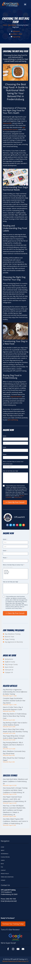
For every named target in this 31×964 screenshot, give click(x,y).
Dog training (12, 25)
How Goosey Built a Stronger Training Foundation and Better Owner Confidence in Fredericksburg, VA (15, 790)
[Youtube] (18, 948)
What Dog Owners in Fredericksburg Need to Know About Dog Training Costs (14, 716)
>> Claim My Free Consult (15, 502)
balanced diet (7, 123)
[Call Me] (15, 570)
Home (5, 25)
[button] (25, 4)
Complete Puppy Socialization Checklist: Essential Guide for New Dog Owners (14, 700)
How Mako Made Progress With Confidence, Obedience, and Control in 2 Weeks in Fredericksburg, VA (15, 821)
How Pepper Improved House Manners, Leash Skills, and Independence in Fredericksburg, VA (14, 799)
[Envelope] (23, 948)
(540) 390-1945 (11, 899)
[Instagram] (13, 948)
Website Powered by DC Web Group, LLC (15, 961)
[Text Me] (15, 573)
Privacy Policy (18, 497)
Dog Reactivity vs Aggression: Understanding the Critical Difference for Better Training (15, 692)
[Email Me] (15, 572)
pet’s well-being (13, 420)
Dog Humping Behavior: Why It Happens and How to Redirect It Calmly (13, 744)
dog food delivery (16, 396)
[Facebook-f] (8, 948)
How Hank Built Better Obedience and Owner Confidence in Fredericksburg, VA (15, 781)
